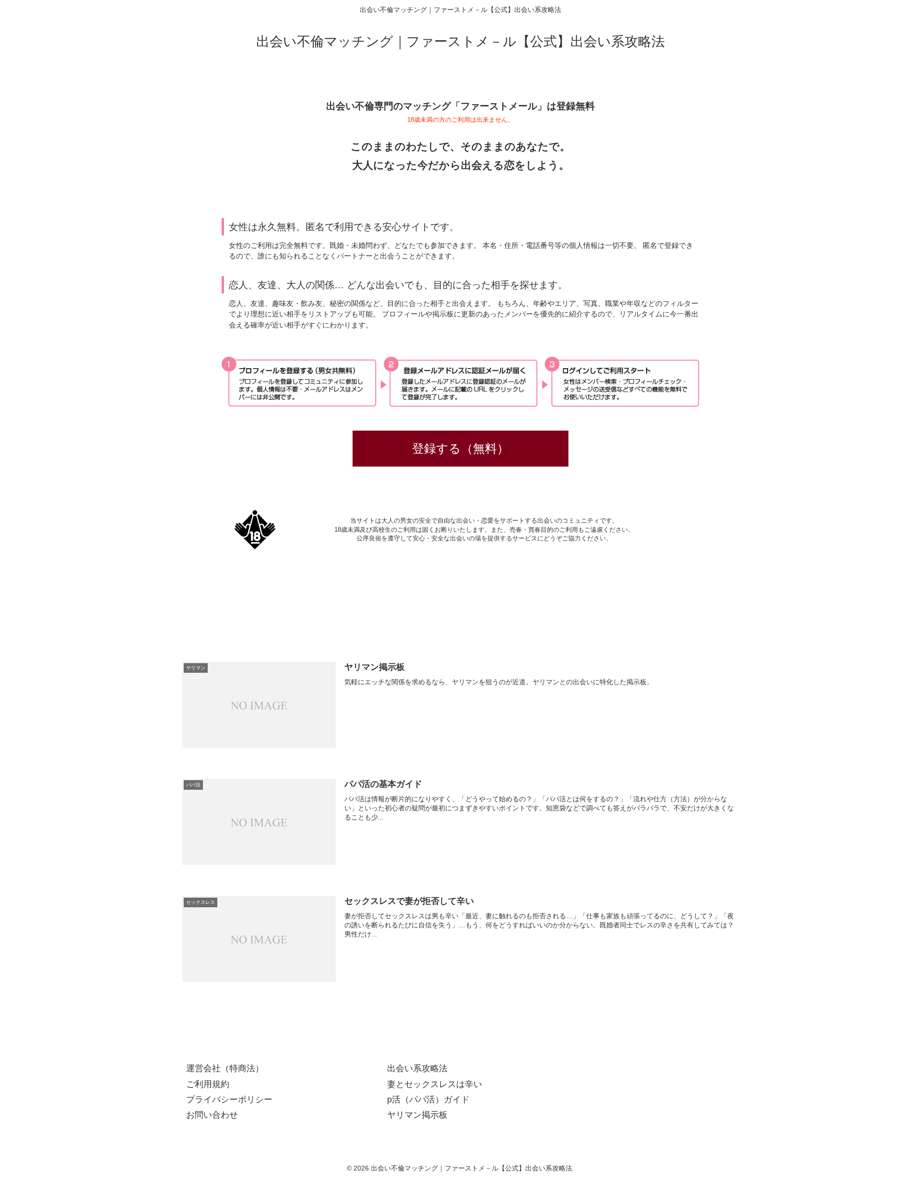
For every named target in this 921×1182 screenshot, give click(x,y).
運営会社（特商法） (225, 1068)
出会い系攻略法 (417, 1068)
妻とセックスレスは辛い (434, 1084)
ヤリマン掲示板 (417, 1115)
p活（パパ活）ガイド (428, 1099)
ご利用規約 (207, 1084)
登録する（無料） (460, 448)
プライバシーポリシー (229, 1099)
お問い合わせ (212, 1115)
